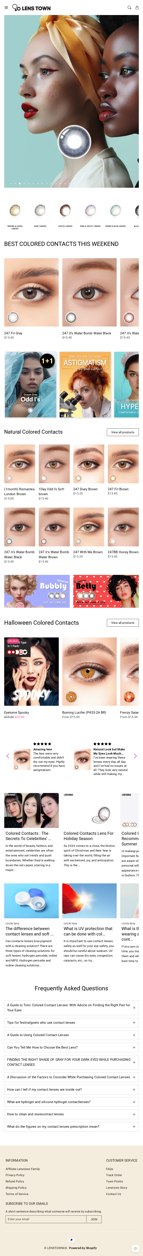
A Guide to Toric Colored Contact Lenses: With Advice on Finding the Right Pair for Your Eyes (68, 1007)
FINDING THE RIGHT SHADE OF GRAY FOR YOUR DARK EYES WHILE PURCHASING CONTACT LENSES (69, 1062)
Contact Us (113, 1194)
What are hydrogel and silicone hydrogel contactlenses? (49, 1102)
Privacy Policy (15, 1175)
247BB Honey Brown (123, 552)
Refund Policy (15, 1181)
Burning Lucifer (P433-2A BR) (84, 712)
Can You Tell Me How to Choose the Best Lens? (42, 1047)
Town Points (114, 1181)
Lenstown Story (116, 1187)
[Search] (129, 7)
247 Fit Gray (13, 333)
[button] (7, 7)
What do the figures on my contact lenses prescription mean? (53, 1127)
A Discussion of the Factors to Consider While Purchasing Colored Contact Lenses (68, 1077)
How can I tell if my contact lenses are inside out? (44, 1090)
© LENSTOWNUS (55, 1248)
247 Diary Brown (85, 489)
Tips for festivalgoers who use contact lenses (41, 1023)
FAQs (109, 1169)
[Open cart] (137, 7)
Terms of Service (17, 1194)
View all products (122, 432)
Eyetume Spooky (16, 712)
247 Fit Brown (118, 489)
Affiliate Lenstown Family (23, 1169)
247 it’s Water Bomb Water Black (86, 333)
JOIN (94, 1219)
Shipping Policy (16, 1187)
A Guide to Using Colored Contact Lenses (38, 1035)
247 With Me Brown (88, 552)
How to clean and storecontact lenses (35, 1114)
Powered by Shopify (83, 1248)
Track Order (114, 1175)
